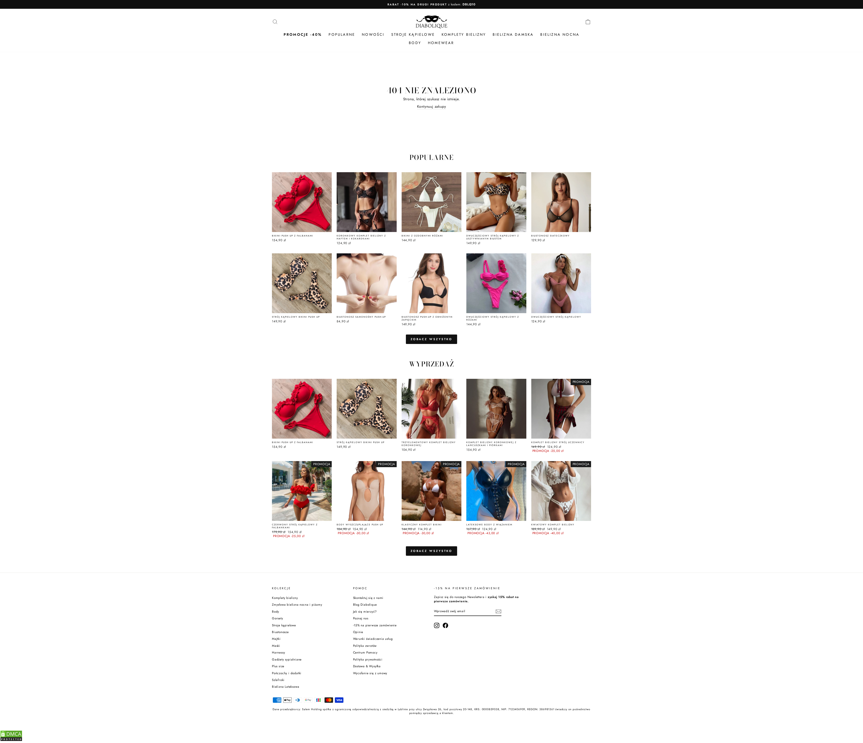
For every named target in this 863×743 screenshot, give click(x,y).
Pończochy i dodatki (286, 673)
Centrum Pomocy (365, 652)
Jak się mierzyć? (365, 611)
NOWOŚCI (373, 34)
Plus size (278, 666)
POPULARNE (342, 34)
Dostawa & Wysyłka (367, 666)
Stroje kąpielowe (284, 625)
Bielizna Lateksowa (285, 686)
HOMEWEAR (441, 42)
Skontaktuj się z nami (368, 598)
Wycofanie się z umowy (370, 673)
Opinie (358, 632)
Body (275, 611)
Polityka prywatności (368, 659)
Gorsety (277, 618)
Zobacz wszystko (432, 339)
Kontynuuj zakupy (431, 106)
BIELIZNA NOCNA (559, 34)
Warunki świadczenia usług (373, 638)
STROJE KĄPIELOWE (413, 34)
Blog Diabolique (365, 604)
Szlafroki (278, 680)
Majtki (276, 638)
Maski (276, 645)
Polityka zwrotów (365, 645)
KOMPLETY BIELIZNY (464, 34)
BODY (415, 42)
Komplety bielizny (285, 598)
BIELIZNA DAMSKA (513, 34)
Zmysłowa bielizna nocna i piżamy (297, 604)
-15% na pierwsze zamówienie (375, 625)
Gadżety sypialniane (287, 659)
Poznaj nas (360, 618)
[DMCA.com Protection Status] (11, 740)
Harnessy (278, 652)
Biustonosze (280, 632)
